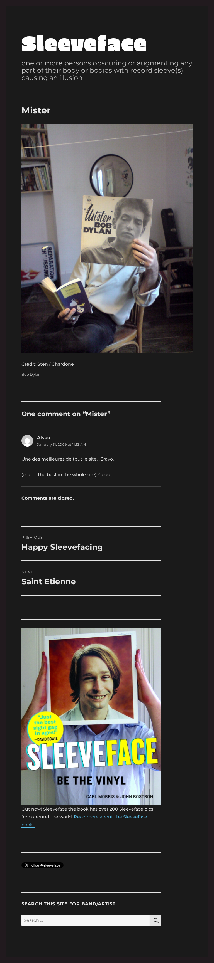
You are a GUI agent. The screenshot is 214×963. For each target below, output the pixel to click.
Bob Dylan (31, 374)
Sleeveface (84, 42)
